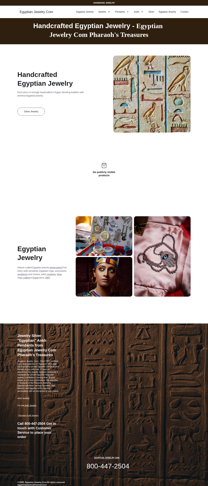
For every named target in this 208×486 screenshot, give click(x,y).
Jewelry (102, 12)
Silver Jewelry (31, 111)
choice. (55, 391)
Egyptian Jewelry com (106, 458)
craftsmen (50, 367)
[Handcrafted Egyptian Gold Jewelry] (104, 236)
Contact (184, 12)
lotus (59, 274)
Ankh (136, 12)
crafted (26, 278)
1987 (47, 278)
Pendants (120, 12)
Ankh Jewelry (30, 406)
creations (51, 274)
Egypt (35, 278)
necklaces (22, 274)
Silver (151, 12)
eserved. (61, 482)
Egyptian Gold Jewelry (28, 415)
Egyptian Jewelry (85, 12)
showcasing (56, 267)
